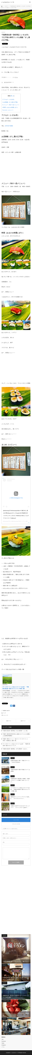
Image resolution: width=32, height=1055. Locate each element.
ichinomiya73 (6, 521)
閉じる (12, 95)
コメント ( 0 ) (16, 819)
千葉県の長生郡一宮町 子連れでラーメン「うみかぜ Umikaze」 (20, 761)
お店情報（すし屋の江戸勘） (10, 102)
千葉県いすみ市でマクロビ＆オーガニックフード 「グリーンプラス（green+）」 (20, 806)
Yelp (2, 1039)
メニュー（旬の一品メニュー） (11, 104)
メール (3, 1047)
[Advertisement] (15, 167)
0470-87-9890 (9, 126)
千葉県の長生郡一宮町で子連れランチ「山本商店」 (20, 770)
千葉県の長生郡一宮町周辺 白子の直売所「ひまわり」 (15, 748)
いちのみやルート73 (15, 1052)
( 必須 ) (5, 833)
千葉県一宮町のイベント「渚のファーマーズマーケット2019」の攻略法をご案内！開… (15, 739)
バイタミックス (6, 1000)
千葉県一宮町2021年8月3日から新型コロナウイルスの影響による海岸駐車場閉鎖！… (16, 734)
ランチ (3, 11)
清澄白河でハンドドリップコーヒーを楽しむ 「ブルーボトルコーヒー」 (20, 797)
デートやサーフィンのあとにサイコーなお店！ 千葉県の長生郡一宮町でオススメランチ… (16, 744)
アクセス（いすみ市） (8, 99)
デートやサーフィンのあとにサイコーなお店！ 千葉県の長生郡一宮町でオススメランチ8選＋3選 (20, 789)
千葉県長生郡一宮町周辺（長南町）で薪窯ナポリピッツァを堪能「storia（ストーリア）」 (20, 780)
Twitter (3, 1043)
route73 (8, 710)
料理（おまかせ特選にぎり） (10, 107)
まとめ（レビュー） (8, 110)
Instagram (4, 1045)
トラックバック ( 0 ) (16, 823)
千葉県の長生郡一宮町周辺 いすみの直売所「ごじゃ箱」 (15, 730)
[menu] (30, 2)
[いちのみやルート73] (13, 2)
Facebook (4, 1041)
